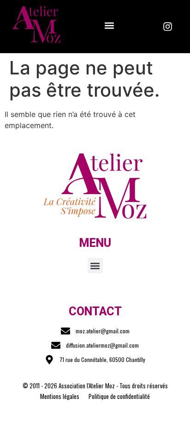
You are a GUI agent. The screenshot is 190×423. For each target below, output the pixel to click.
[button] (109, 25)
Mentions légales (59, 396)
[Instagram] (168, 27)
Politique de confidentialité (119, 396)
